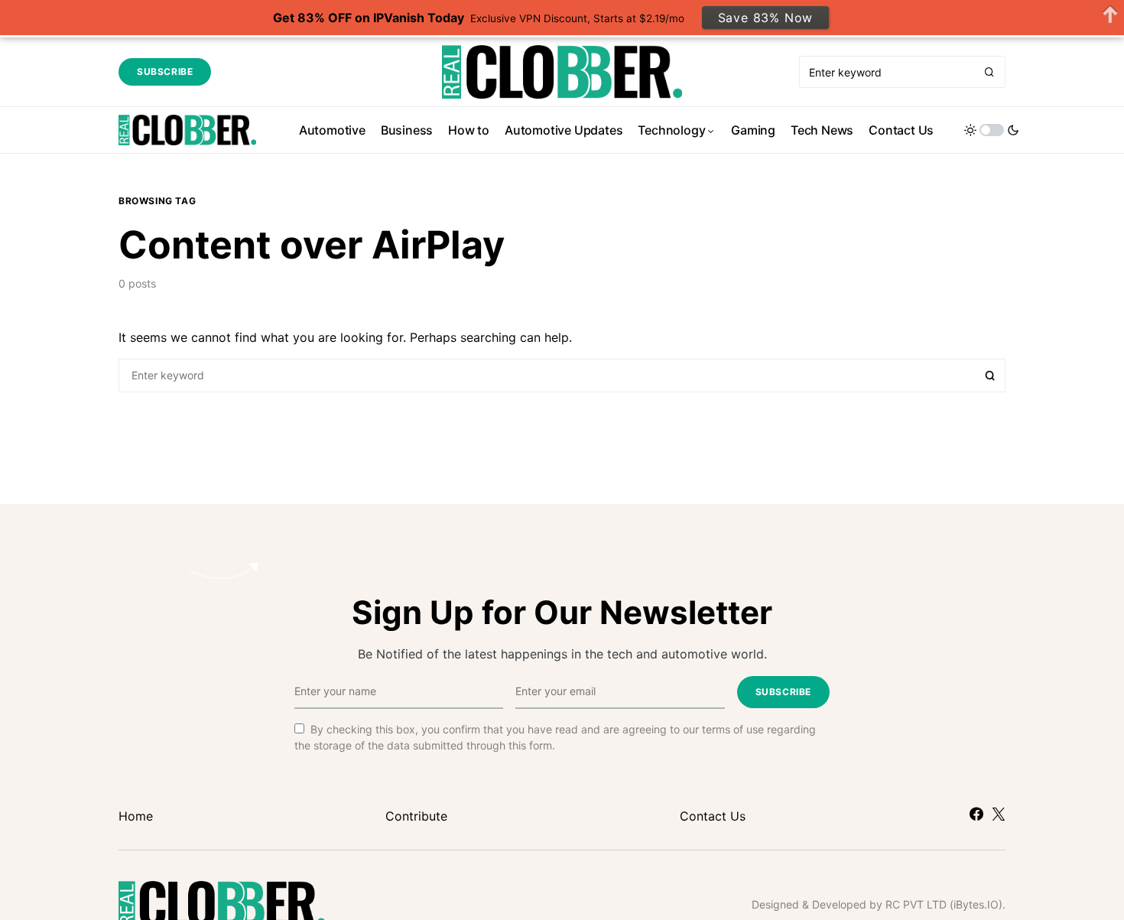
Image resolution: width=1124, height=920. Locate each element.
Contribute (416, 816)
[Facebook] (976, 814)
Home (136, 816)
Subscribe (165, 71)
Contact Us (713, 816)
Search (990, 375)
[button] (991, 130)
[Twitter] (998, 814)
